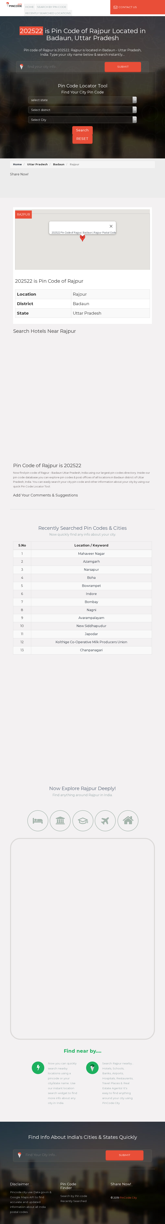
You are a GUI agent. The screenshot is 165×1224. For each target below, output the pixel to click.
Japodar (91, 634)
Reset (82, 139)
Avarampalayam (91, 618)
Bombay (91, 602)
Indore (91, 594)
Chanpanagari (91, 650)
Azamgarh (91, 561)
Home (29, 6)
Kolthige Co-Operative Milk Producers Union (91, 642)
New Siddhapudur (91, 626)
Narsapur (91, 570)
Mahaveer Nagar (91, 554)
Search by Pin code (73, 1196)
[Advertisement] (86, 186)
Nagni (91, 610)
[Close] (111, 226)
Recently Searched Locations (48, 13)
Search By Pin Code (51, 6)
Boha (91, 578)
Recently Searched (73, 1201)
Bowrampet (91, 586)
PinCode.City (128, 1197)
